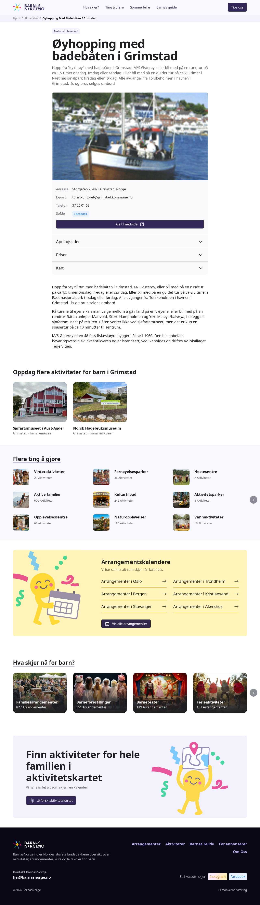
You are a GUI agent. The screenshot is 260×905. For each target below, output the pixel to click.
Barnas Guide (202, 843)
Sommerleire (140, 7)
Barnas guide (166, 7)
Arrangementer (146, 843)
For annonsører (233, 843)
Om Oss (240, 851)
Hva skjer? (91, 7)
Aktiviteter (31, 18)
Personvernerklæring (232, 890)
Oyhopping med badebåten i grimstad (69, 18)
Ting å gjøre (114, 7)
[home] (37, 7)
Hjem (16, 18)
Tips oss (237, 7)
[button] (253, 500)
